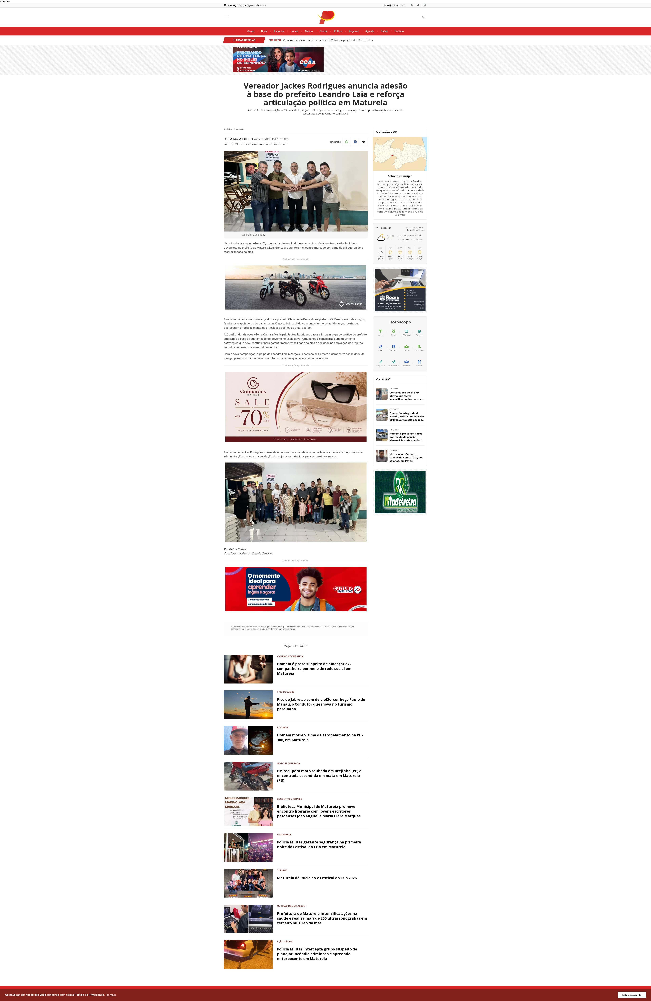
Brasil (264, 31)
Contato (399, 31)
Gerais (250, 31)
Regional (354, 31)
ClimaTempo (419, 230)
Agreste (369, 31)
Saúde (384, 31)
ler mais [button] (111, 994)
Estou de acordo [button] (632, 995)
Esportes (279, 31)
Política (338, 31)
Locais (294, 31)
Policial (323, 31)
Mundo (309, 31)
